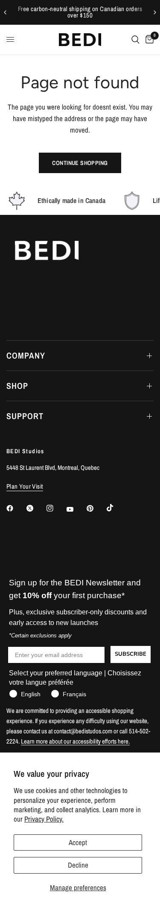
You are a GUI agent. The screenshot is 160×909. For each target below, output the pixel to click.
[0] (148, 40)
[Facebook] (15, 508)
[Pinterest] (96, 508)
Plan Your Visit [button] (24, 486)
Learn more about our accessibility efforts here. (75, 741)
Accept (78, 842)
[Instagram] (56, 508)
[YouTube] (76, 509)
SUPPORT (25, 416)
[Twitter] (35, 508)
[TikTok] (116, 507)
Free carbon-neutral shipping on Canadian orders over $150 (80, 12)
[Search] (135, 40)
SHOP (17, 385)
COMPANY (25, 355)
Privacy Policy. (44, 819)
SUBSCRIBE (130, 654)
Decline (78, 865)
